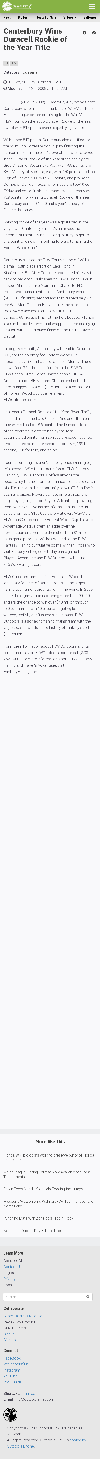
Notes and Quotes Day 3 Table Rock (33, 1230)
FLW (14, 63)
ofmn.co (28, 1393)
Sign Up (9, 1340)
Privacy (9, 1279)
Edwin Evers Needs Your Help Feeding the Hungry (43, 1189)
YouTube (10, 1376)
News (7, 17)
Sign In (8, 1334)
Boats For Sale (46, 17)
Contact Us (12, 1267)
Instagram (11, 1370)
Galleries (90, 17)
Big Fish (23, 17)
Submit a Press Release (22, 1316)
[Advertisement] (50, 915)
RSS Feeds (12, 1382)
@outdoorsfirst (15, 1364)
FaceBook (12, 1358)
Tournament (30, 72)
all (6, 63)
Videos (68, 17)
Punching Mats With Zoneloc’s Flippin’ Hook (38, 1218)
